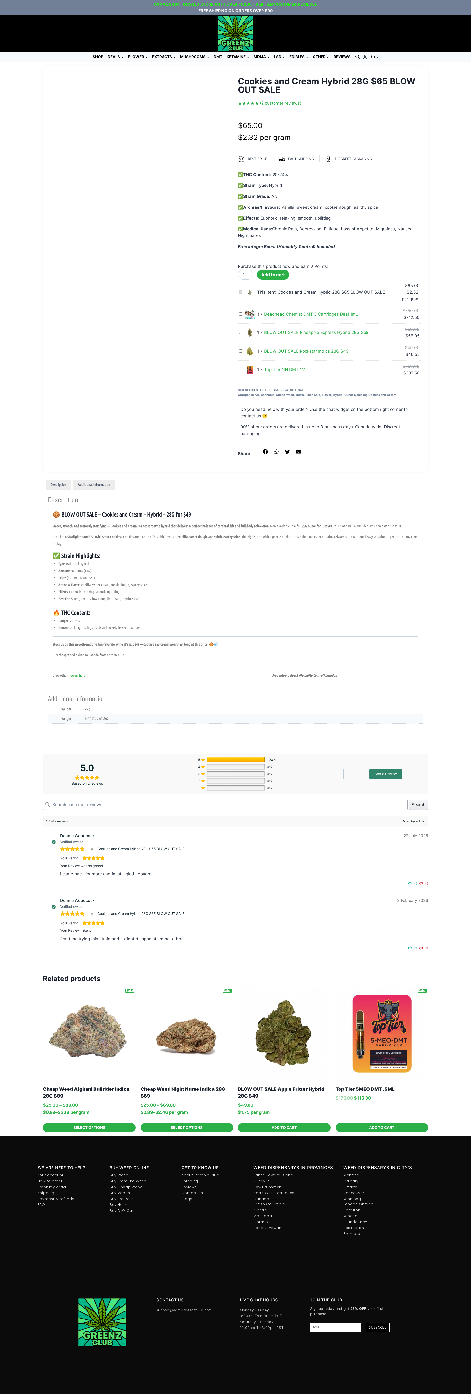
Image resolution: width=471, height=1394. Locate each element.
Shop (98, 57)
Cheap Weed (285, 395)
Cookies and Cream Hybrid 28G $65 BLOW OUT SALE (140, 849)
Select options (89, 1127)
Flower (326, 395)
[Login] (365, 57)
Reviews (342, 57)
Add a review (385, 774)
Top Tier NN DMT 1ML (286, 369)
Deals (300, 395)
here (82, 675)
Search (418, 804)
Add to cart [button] (284, 1127)
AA (257, 395)
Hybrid (338, 395)
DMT (218, 57)
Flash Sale (313, 395)
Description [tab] (58, 484)
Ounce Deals (353, 395)
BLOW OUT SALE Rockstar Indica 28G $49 (306, 351)
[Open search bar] (357, 57)
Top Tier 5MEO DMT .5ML (365, 1089)
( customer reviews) (280, 103)
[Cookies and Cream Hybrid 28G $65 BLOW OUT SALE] (93, 848)
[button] (265, 451)
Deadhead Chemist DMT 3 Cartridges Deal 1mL (311, 314)
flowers (73, 675)
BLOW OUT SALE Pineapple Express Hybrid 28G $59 (316, 332)
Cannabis (267, 395)
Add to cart (273, 274)
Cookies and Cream (382, 395)
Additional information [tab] (94, 484)
